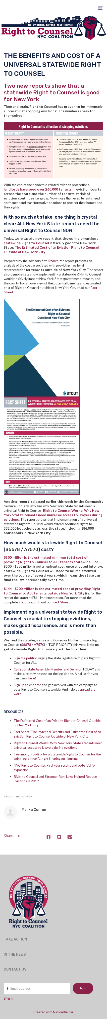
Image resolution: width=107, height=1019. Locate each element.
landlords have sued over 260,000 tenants (38, 189)
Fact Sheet (61, 602)
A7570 (31, 549)
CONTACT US (15, 969)
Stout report (29, 602)
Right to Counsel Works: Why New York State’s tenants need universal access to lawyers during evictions (53, 515)
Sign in (8, 998)
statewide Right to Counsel (26, 243)
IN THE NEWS (15, 954)
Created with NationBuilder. (53, 1012)
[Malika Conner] (10, 812)
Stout (53, 261)
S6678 (12, 549)
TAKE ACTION (15, 939)
